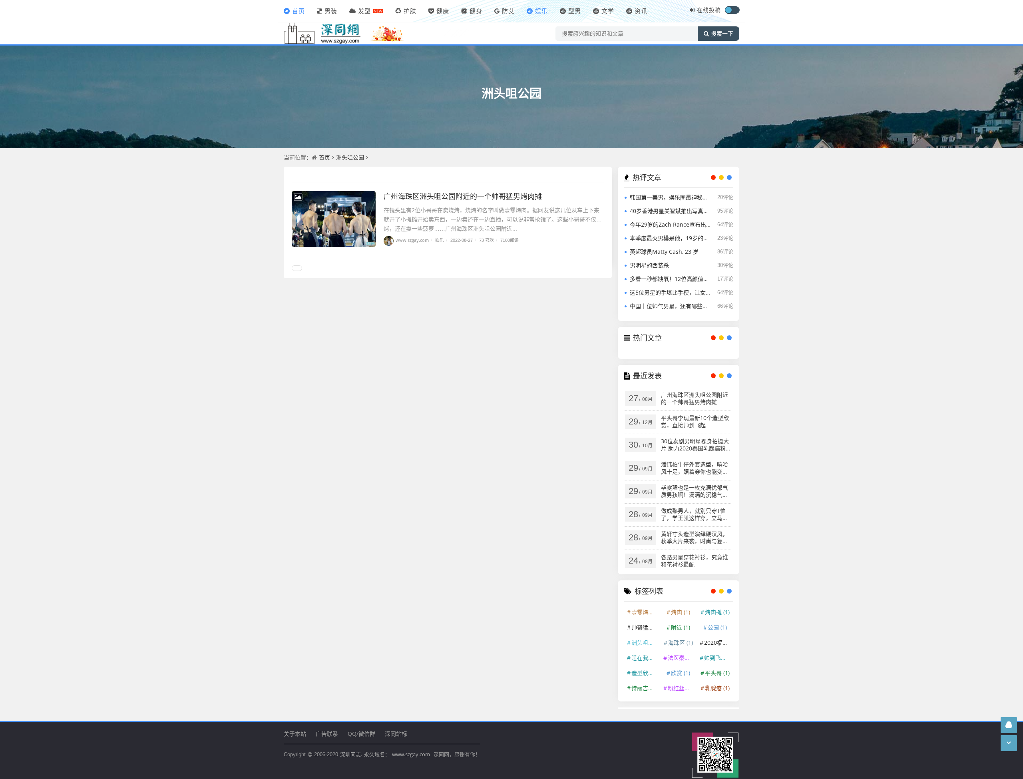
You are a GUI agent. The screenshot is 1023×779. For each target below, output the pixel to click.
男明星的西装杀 (649, 265)
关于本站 (295, 733)
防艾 (508, 11)
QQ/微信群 (361, 733)
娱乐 (541, 11)
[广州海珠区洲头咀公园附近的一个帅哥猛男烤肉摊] (334, 219)
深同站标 (396, 733)
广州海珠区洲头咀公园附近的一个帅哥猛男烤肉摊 (463, 196)
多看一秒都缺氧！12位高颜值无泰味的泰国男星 (670, 279)
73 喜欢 (486, 240)
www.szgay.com (412, 240)
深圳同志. (351, 754)
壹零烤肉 (645, 612)
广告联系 (327, 733)
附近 (680, 627)
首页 (298, 11)
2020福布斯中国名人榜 (718, 642)
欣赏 (680, 673)
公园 (717, 627)
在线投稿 (709, 10)
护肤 (410, 11)
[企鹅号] (1008, 725)
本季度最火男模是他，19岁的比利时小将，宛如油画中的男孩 (670, 238)
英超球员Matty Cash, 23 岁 (664, 251)
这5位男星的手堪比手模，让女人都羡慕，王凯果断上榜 (670, 292)
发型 (364, 11)
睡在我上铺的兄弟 (645, 657)
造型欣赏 (645, 673)
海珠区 (680, 642)
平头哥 (717, 673)
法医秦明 (682, 657)
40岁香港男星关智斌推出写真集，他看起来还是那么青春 (670, 211)
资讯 (641, 11)
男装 (330, 11)
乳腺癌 (717, 688)
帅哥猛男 (645, 627)
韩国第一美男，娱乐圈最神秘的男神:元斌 (670, 197)
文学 (607, 11)
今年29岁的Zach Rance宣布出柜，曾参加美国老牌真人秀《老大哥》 (670, 224)
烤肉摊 (717, 612)
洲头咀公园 (511, 93)
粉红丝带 (682, 688)
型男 (574, 11)
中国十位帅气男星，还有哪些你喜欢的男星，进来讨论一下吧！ (670, 306)
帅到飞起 (718, 657)
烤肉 (680, 612)
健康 (442, 11)
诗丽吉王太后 (645, 688)
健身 (476, 11)
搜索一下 (722, 33)
